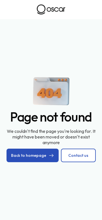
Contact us (78, 155)
